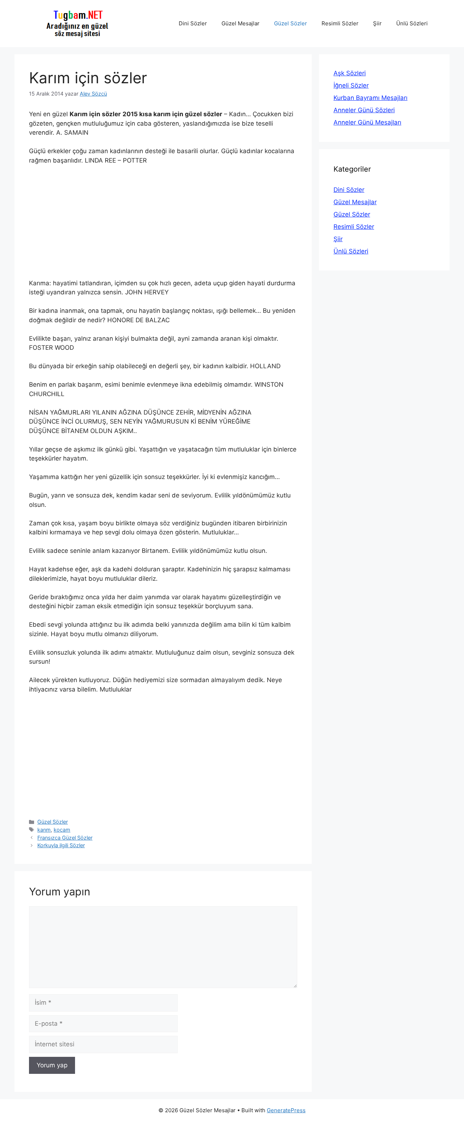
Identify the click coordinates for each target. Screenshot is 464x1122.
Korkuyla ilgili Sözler (61, 845)
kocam (62, 830)
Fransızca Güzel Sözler (64, 838)
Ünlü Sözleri (412, 23)
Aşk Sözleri (350, 73)
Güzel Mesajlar (240, 23)
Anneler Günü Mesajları (367, 122)
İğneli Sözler (351, 85)
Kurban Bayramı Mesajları (370, 97)
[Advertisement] (163, 225)
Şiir (377, 23)
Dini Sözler (193, 23)
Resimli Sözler (340, 23)
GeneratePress (286, 1110)
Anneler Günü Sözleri (364, 110)
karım (44, 830)
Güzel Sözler (290, 23)
